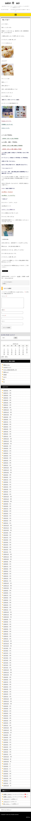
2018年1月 (5, 638)
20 (11, 352)
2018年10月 (6, 617)
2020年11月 (6, 556)
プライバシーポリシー (6, 809)
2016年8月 (5, 679)
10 (26, 349)
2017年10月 (6, 645)
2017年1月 (5, 667)
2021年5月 (5, 542)
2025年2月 (5, 434)
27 (11, 354)
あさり (5, 377)
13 (11, 350)
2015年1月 (5, 725)
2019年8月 (5, 593)
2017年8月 (5, 650)
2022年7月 (5, 508)
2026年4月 (5, 400)
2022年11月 (6, 499)
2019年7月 (5, 595)
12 (8, 350)
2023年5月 (5, 484)
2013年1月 (5, 783)
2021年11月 (6, 528)
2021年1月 (5, 552)
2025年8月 (5, 419)
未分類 (18, 276)
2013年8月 (5, 766)
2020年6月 (5, 568)
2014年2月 (5, 751)
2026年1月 (5, 407)
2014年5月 (5, 744)
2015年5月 (5, 715)
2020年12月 (6, 554)
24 (26, 352)
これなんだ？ (6, 799)
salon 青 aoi (9, 6)
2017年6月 (5, 655)
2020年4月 (5, 573)
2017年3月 (5, 662)
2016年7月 (5, 682)
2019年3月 (5, 605)
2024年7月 (5, 450)
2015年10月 (6, 703)
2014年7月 (5, 739)
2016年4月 (5, 689)
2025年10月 (6, 414)
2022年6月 (5, 511)
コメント (4, 296)
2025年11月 (6, 412)
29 (19, 354)
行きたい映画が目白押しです (10, 369)
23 (23, 352)
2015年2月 (5, 723)
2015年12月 (6, 698)
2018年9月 (5, 619)
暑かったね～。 (7, 804)
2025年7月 (5, 422)
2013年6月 (5, 771)
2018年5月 (5, 629)
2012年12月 (6, 785)
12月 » (6, 356)
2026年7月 (5, 393)
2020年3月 (5, 576)
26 (8, 354)
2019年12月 (6, 583)
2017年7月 (5, 653)
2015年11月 (6, 701)
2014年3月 (5, 749)
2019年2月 (5, 607)
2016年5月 (5, 686)
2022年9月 (5, 503)
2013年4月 (5, 776)
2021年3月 (5, 547)
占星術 (4, 283)
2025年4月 (5, 429)
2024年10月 (6, 443)
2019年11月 (6, 585)
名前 (3, 309)
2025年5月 (5, 426)
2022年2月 (5, 520)
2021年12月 (6, 525)
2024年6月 (5, 453)
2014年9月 (5, 735)
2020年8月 (5, 564)
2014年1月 (5, 754)
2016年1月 (5, 696)
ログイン (28, 817)
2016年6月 (5, 684)
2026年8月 (5, 390)
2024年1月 (5, 465)
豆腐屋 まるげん (7, 794)
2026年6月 (5, 395)
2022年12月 (6, 496)
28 (15, 354)
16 (23, 350)
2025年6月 (5, 424)
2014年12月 (6, 727)
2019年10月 (6, 588)
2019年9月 (5, 590)
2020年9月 (5, 561)
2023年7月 (5, 479)
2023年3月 (5, 489)
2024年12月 (6, 438)
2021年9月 (5, 532)
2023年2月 (5, 491)
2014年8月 (5, 737)
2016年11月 (6, 672)
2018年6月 (5, 626)
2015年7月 (5, 711)
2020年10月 (6, 559)
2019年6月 (5, 597)
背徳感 (5, 374)
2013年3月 (5, 778)
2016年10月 (6, 674)
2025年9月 (5, 417)
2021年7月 (5, 537)
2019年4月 (5, 602)
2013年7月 (5, 768)
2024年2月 (5, 462)
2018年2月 (5, 636)
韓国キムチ (6, 372)
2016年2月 (5, 694)
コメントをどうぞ (9, 278)
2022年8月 (5, 506)
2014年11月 (6, 730)
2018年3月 (5, 633)
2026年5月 (5, 397)
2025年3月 (5, 431)
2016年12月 (6, 670)
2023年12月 (6, 467)
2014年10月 (6, 732)
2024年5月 (5, 455)
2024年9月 (5, 446)
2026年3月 (5, 402)
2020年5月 (5, 571)
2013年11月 (6, 759)
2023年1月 (5, 494)
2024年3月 (5, 460)
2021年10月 (6, 530)
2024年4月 (5, 458)
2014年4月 (5, 747)
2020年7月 (5, 566)
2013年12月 (6, 756)
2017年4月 (5, 660)
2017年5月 (5, 658)
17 (26, 350)
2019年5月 (5, 600)
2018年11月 (6, 614)
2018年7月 (5, 624)
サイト (3, 321)
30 (23, 354)
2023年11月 (6, 470)
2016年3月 (5, 691)
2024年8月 (5, 448)
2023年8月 (5, 477)
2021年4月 (5, 544)
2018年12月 (6, 612)
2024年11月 (6, 441)
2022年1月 (5, 523)
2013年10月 (6, 761)
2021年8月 (5, 535)
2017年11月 (6, 643)
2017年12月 (6, 641)
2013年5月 (5, 773)
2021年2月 (5, 549)
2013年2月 (5, 780)
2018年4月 (5, 631)
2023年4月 (5, 487)
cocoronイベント (7, 367)
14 (15, 350)
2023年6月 (5, 482)
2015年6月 (5, 713)
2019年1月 (5, 609)
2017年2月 (5, 665)
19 (8, 352)
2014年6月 (5, 742)
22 (19, 352)
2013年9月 (5, 764)
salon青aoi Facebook (7, 192)
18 (4, 352)
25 (4, 354)
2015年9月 (5, 706)
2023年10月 (6, 472)
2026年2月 (5, 405)
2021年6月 (5, 540)
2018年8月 (5, 621)
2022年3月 (5, 518)
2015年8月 (5, 708)
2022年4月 (5, 515)
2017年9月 (5, 648)
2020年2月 (5, 578)
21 (15, 352)
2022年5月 (5, 513)
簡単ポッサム (6, 365)
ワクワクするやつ (7, 282)
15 (19, 350)
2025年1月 (5, 436)
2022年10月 (6, 501)
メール (4, 315)
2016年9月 (5, 677)
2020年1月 (5, 580)
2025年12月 (6, 409)
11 (4, 350)
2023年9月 (5, 475)
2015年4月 (5, 718)
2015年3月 (5, 720)
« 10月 (2, 356)
